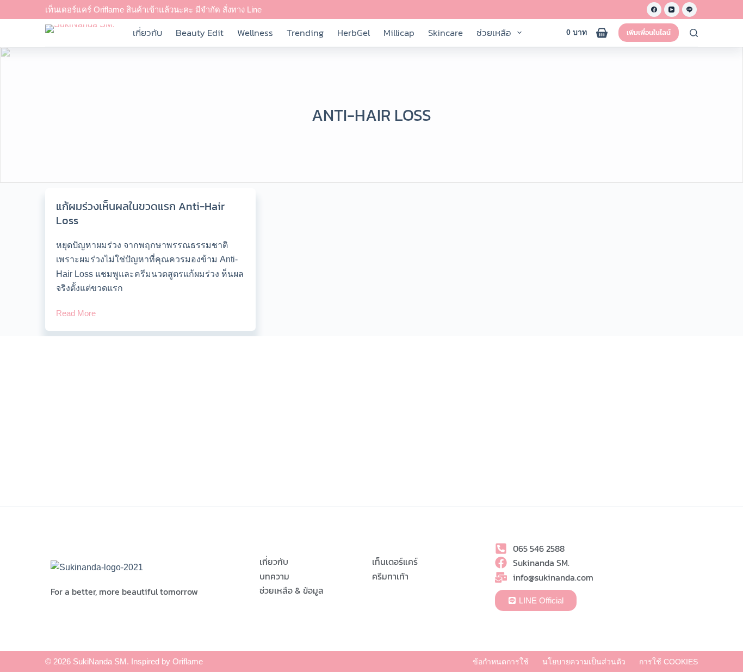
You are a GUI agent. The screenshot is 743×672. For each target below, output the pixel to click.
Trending (305, 33)
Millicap (398, 33)
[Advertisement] (371, 425)
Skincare (445, 33)
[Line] (689, 9)
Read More (76, 312)
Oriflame (187, 661)
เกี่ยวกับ (147, 33)
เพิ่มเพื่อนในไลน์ (649, 32)
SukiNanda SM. (101, 661)
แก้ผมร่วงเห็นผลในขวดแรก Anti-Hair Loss (140, 213)
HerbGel (353, 33)
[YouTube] (671, 9)
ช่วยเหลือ (493, 33)
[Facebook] (654, 9)
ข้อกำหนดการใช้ (501, 661)
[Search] (694, 33)
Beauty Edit (200, 33)
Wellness (255, 33)
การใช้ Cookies (668, 661)
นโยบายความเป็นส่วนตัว (584, 661)
